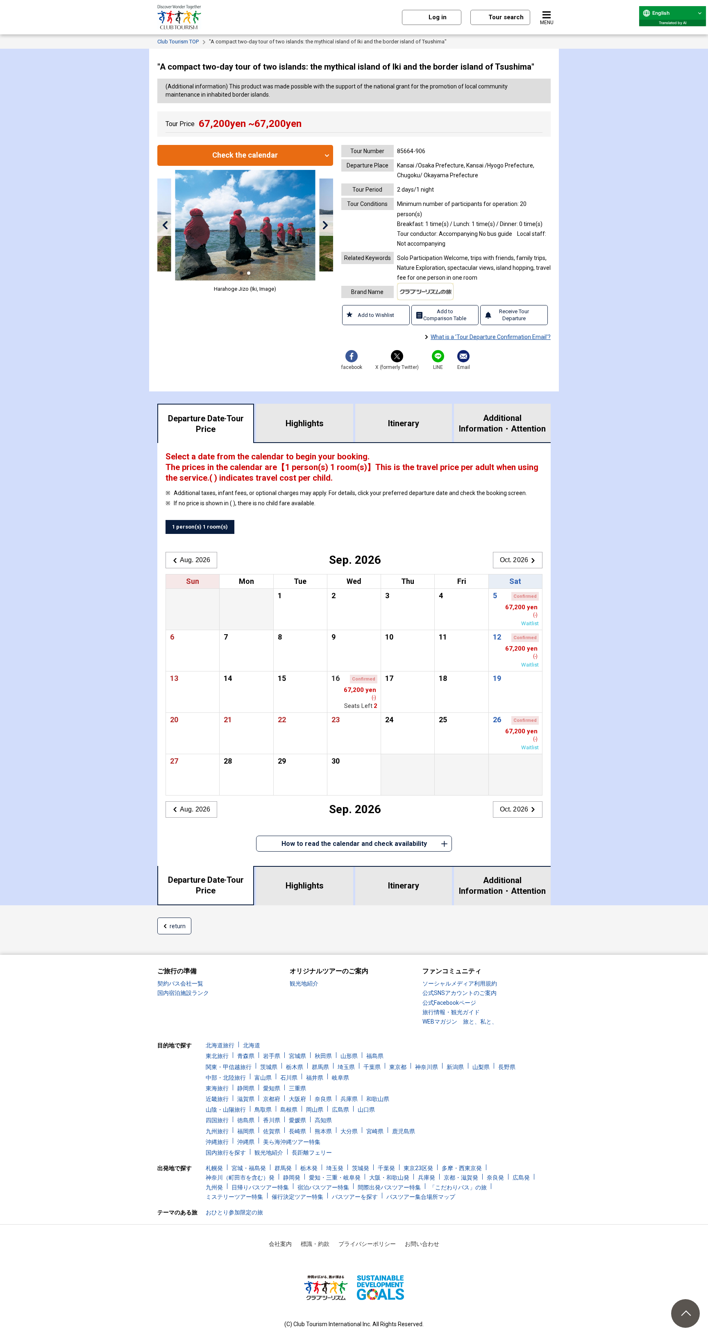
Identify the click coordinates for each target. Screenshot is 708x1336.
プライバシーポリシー (367, 1244)
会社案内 (280, 1244)
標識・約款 (315, 1244)
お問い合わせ (422, 1244)
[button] (164, 225)
